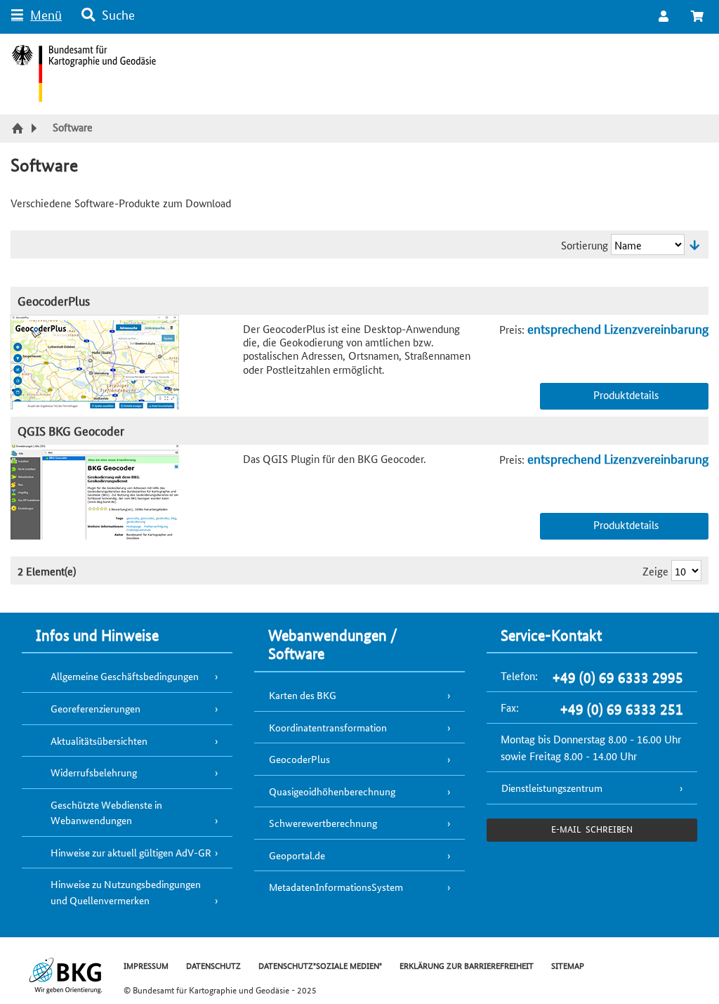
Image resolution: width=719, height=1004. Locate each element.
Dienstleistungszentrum (551, 788)
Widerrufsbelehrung (94, 772)
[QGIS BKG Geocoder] (127, 492)
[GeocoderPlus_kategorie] (127, 362)
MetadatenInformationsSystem (336, 887)
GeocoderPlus (54, 300)
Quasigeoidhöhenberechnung (332, 791)
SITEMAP (567, 965)
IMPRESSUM (146, 965)
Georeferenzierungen (95, 708)
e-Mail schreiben (591, 828)
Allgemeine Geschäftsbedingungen (125, 676)
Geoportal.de (297, 855)
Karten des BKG (302, 695)
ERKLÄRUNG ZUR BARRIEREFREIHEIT (467, 965)
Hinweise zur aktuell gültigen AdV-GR (131, 852)
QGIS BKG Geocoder (71, 430)
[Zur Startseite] (19, 129)
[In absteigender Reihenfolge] (694, 244)
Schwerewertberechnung (323, 823)
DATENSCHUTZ (213, 965)
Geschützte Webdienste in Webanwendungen (106, 812)
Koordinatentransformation (328, 727)
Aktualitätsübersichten (99, 741)
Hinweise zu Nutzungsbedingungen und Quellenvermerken (126, 892)
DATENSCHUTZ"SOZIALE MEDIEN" (320, 965)
